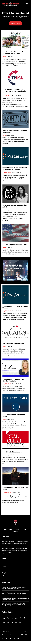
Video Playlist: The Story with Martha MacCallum (13, 380)
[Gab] (4, 622)
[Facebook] (20, 618)
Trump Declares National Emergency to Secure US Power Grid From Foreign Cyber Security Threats (14, 604)
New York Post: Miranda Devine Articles (14, 206)
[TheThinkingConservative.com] (10, 4)
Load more (15, 509)
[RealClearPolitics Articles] (15, 440)
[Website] (16, 622)
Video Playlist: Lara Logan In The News (15, 488)
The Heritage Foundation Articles (15, 245)
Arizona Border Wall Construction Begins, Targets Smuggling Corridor (14, 587)
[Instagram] (8, 622)
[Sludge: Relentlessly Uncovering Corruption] (15, 119)
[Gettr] (16, 618)
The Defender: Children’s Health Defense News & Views (15, 53)
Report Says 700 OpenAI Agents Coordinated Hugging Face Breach (15, 598)
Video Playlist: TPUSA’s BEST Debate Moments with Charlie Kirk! (14, 91)
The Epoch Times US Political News (13, 415)
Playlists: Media (6, 95)
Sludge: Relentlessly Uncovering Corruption (14, 131)
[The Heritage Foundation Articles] (15, 233)
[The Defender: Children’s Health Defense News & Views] (15, 40)
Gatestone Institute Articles (13, 344)
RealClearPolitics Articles (12, 452)
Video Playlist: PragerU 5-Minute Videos (15, 307)
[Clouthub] (6, 638)
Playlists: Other (6, 492)
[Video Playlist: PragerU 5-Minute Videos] (15, 294)
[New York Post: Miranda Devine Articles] (15, 193)
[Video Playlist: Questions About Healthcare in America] (15, 156)
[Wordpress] (12, 622)
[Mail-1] (20, 622)
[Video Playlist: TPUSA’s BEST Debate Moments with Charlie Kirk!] (15, 78)
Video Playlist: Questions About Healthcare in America (14, 169)
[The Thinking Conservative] (15, 522)
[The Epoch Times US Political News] (15, 403)
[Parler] (24, 618)
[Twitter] (12, 618)
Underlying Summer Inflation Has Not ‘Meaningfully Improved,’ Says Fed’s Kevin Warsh (14, 593)
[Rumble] (8, 618)
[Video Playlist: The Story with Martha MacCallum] (15, 368)
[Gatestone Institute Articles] (15, 332)
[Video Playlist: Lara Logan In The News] (15, 476)
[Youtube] (4, 618)
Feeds (4, 56)
